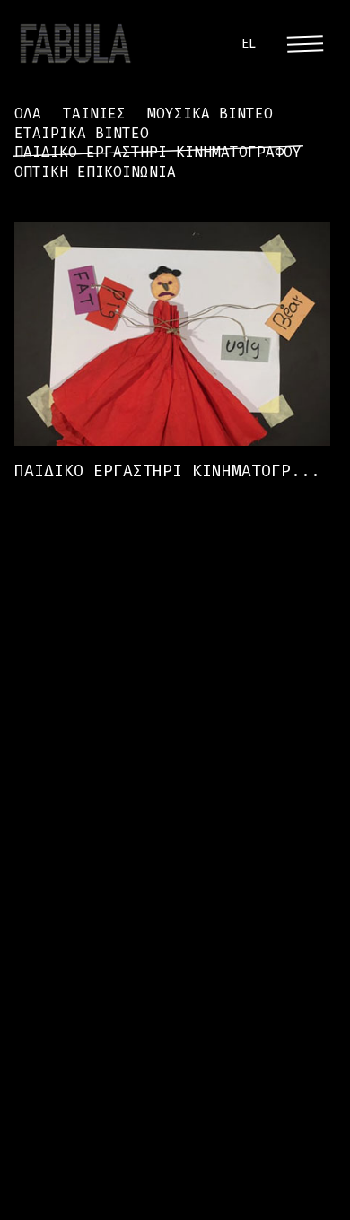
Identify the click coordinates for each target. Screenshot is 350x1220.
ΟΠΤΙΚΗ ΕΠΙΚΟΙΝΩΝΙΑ (95, 171)
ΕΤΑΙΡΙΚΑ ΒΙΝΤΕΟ (81, 133)
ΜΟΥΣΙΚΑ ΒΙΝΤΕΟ (210, 113)
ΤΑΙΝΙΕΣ (94, 113)
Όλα (27, 113)
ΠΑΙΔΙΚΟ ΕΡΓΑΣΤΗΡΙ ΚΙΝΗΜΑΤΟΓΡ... (167, 472)
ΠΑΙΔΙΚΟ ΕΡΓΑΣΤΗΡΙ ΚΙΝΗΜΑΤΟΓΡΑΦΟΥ (158, 152)
